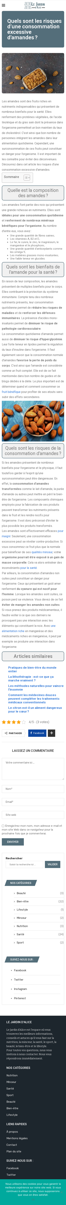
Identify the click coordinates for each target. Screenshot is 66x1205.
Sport (40, 942)
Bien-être (40, 901)
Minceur (40, 918)
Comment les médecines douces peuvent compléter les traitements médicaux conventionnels (33, 698)
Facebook (20, 970)
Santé (40, 934)
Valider (53, 864)
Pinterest (20, 998)
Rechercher (14, 858)
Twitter (18, 979)
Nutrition (40, 926)
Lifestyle (40, 909)
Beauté (40, 893)
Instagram (20, 989)
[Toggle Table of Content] (25, 178)
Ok (33, 1199)
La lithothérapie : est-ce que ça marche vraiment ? (31, 678)
